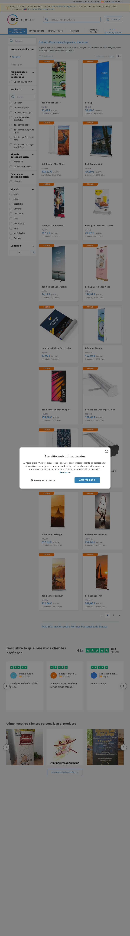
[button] (43, 480)
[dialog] (65, 468)
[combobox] (106, 451)
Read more (65, 472)
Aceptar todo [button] (87, 480)
